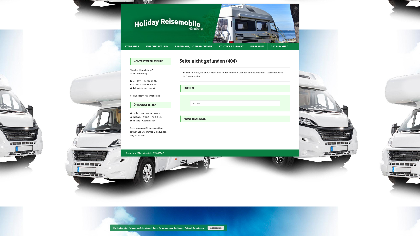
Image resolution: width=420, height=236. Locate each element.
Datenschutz (279, 46)
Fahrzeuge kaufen (157, 46)
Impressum (257, 46)
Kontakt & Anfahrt (231, 46)
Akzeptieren (215, 227)
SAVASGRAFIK (159, 153)
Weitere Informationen (194, 228)
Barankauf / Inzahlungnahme (193, 46)
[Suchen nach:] (235, 103)
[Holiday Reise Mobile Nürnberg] (210, 41)
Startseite (132, 46)
